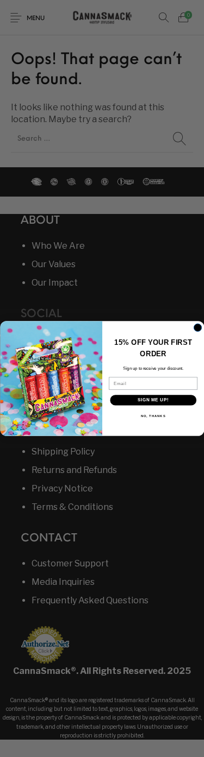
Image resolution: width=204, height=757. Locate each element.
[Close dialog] (197, 327)
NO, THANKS (152, 416)
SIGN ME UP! (153, 400)
